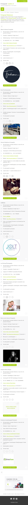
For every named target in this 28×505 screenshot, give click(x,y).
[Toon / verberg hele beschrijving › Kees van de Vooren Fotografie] (15, 336)
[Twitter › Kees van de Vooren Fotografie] (4, 347)
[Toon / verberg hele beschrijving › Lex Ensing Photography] (15, 282)
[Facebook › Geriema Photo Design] (7, 400)
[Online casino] (14, 476)
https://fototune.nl (10, 436)
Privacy (16, 502)
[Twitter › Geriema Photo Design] (4, 400)
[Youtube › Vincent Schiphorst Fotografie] (12, 176)
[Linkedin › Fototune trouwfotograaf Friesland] (10, 451)
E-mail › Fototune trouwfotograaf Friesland (11, 433)
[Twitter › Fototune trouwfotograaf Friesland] (4, 451)
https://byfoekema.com (11, 45)
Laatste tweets (6, 170)
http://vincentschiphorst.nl (12, 158)
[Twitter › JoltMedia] (4, 237)
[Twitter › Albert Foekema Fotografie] (4, 63)
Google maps (16, 35)
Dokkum (9, 95)
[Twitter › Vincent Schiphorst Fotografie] (4, 176)
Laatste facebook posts (8, 57)
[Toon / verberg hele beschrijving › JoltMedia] (15, 222)
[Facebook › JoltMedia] (7, 237)
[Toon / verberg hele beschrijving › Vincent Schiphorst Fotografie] (15, 161)
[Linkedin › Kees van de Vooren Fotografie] (10, 347)
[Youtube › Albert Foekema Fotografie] (12, 63)
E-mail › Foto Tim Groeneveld (9, 103)
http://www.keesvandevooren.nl (13, 334)
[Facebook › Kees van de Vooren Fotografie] (7, 347)
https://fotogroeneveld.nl (11, 106)
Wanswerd (10, 148)
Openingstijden (6, 55)
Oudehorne (10, 35)
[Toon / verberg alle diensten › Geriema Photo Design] (15, 392)
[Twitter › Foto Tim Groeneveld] (4, 121)
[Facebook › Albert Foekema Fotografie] (7, 63)
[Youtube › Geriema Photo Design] (12, 400)
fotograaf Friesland (12, 18)
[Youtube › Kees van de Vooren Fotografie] (12, 347)
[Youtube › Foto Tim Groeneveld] (12, 121)
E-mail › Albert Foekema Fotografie (10, 43)
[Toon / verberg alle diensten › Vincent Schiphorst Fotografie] (15, 165)
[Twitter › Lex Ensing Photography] (4, 297)
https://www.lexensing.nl (11, 279)
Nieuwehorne (10, 208)
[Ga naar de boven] (26, 85)
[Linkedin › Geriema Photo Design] (10, 400)
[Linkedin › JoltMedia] (10, 237)
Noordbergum (10, 375)
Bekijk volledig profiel (10, 85)
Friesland (5, 35)
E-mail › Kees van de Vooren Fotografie (11, 331)
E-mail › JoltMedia (6, 216)
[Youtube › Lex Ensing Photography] (12, 297)
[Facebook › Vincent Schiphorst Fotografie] (7, 176)
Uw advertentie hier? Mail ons (14, 489)
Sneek (9, 426)
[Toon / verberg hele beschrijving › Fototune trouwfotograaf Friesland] (15, 439)
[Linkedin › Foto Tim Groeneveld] (10, 121)
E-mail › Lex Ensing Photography (9, 276)
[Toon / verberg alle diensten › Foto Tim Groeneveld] (15, 113)
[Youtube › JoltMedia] (12, 237)
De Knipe (9, 324)
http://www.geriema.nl (11, 385)
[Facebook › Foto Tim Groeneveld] (7, 121)
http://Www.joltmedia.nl (11, 218)
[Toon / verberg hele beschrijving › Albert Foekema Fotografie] (15, 48)
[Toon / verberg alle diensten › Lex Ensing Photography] (15, 286)
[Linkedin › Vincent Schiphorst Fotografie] (10, 176)
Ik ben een (22, 1)
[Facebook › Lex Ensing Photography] (7, 297)
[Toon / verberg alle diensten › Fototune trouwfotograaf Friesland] (15, 443)
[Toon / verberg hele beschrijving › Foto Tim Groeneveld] (15, 109)
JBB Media (13, 502)
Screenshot (19, 45)
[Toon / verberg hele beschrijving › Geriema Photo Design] (15, 388)
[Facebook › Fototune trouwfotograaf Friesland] (7, 451)
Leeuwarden (10, 269)
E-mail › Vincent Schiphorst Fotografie (10, 155)
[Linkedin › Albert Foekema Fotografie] (10, 63)
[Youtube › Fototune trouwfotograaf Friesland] (12, 451)
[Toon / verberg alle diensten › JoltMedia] (15, 225)
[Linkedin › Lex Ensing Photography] (10, 297)
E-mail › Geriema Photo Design (9, 383)
